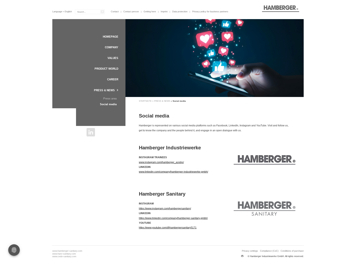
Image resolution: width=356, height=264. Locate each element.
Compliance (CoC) (269, 251)
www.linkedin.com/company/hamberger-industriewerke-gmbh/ (173, 171)
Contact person (131, 11)
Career (112, 79)
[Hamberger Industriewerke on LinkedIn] (91, 132)
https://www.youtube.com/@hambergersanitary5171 (168, 227)
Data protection (179, 11)
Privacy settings (250, 251)
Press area (110, 98)
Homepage (110, 36)
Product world (106, 68)
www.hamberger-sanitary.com (67, 251)
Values (113, 58)
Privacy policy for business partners (210, 11)
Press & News (104, 90)
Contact (115, 11)
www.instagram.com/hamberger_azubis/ (161, 162)
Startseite (145, 101)
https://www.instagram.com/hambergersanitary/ (165, 208)
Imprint (164, 11)
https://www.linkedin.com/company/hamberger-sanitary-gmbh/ (173, 218)
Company (111, 47)
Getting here (150, 11)
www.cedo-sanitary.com (64, 256)
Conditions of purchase (292, 251)
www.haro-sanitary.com (64, 253)
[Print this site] (242, 256)
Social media (108, 104)
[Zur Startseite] (280, 8)
